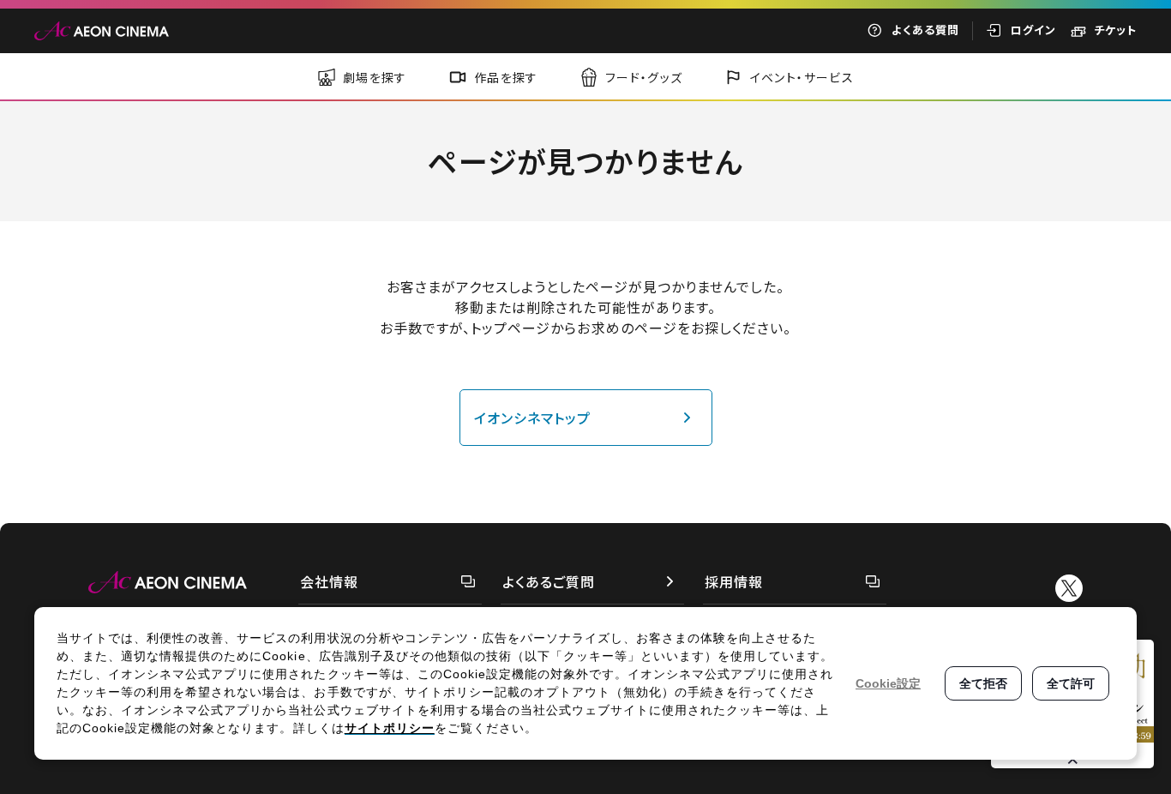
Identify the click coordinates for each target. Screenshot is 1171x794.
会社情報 (329, 581)
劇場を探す (375, 77)
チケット (1115, 29)
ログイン (1033, 29)
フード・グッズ (644, 77)
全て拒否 (983, 683)
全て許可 (1071, 683)
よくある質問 (925, 29)
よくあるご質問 (548, 581)
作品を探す (506, 77)
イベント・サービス (802, 77)
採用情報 (734, 581)
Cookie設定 (888, 683)
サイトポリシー (390, 728)
